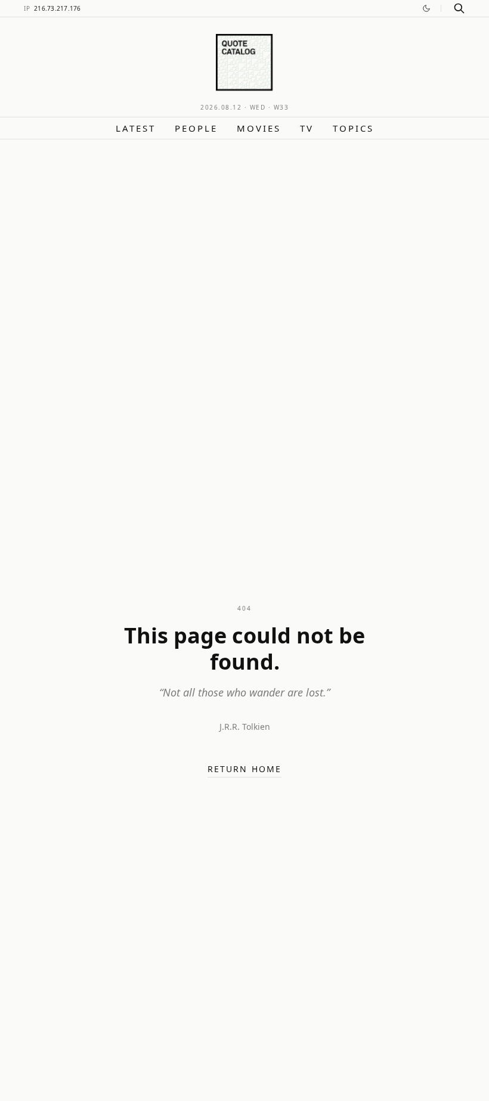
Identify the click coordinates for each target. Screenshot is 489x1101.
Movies (259, 128)
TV (307, 128)
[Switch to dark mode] (426, 8)
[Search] (459, 8)
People (196, 128)
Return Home (244, 769)
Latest (136, 128)
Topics (353, 128)
